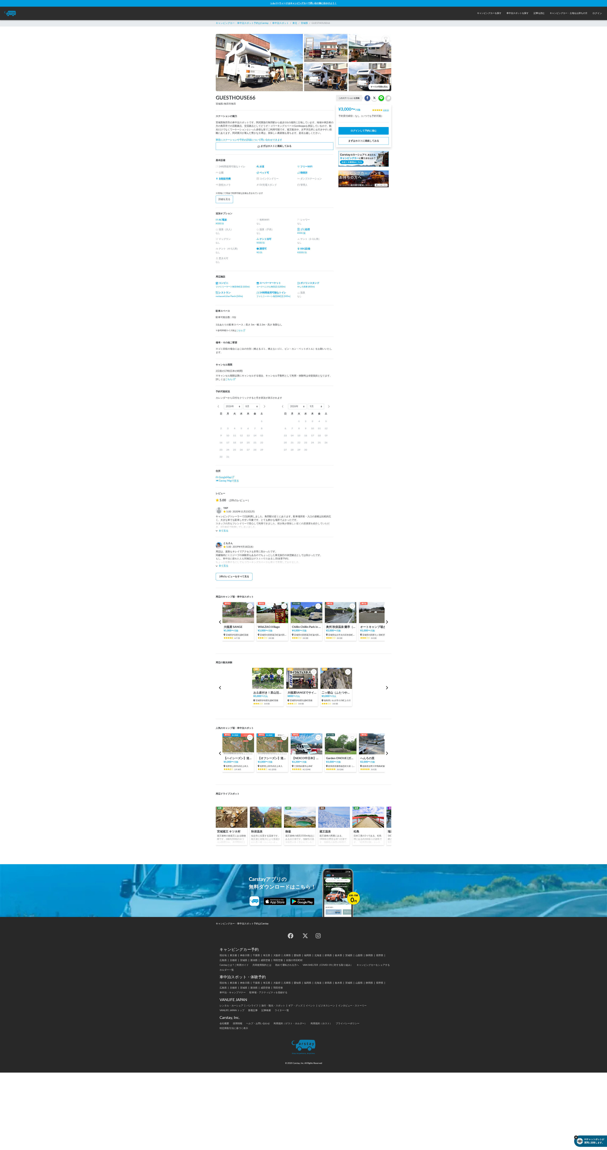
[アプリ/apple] (275, 901)
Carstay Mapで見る (229, 481)
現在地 (223, 955)
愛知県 (297, 955)
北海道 (318, 955)
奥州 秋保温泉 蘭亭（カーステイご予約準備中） (340, 627)
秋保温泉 (257, 831)
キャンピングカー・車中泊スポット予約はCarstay (242, 23)
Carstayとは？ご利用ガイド (234, 965)
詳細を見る (224, 199)
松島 (356, 831)
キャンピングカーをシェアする (373, 965)
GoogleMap (225, 477)
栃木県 (338, 955)
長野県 (379, 955)
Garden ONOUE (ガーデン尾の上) (340, 758)
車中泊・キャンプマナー (233, 992)
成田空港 (265, 960)
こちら (239, 330)
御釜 (288, 831)
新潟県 (254, 960)
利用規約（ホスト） (321, 1023)
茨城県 (348, 955)
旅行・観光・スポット (273, 1005)
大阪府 (276, 955)
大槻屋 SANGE (233, 627)
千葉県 (256, 955)
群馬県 (328, 955)
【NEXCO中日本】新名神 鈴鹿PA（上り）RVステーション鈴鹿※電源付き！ (306, 758)
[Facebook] (290, 936)
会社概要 (224, 1023)
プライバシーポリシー (347, 1023)
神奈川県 (245, 955)
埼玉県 (266, 955)
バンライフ (252, 1005)
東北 (294, 23)
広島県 (223, 960)
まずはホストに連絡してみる (276, 146)
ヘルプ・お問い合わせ (258, 1023)
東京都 (233, 955)
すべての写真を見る (379, 87)
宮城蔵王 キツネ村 (228, 831)
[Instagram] (318, 936)
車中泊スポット (280, 23)
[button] (489, 13)
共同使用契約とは (261, 965)
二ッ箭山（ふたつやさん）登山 (336, 692)
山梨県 (359, 955)
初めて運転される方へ (287, 965)
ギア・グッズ (295, 1005)
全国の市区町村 (294, 960)
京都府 (233, 960)
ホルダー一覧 (227, 970)
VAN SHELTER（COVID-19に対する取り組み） (328, 965)
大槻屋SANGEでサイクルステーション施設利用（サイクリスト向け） (302, 692)
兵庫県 (287, 955)
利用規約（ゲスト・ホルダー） (290, 1023)
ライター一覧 (282, 1010)
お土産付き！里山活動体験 (267, 692)
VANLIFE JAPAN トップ (232, 1010)
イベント (310, 1005)
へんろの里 (367, 758)
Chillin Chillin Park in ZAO (306, 627)
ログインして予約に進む (364, 131)
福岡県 (307, 955)
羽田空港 (278, 960)
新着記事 (253, 1010)
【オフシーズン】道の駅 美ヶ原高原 (272, 758)
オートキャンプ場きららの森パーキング (374, 627)
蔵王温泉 (325, 831)
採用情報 (237, 1023)
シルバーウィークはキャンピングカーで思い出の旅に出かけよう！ (303, 3)
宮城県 (304, 23)
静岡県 (369, 955)
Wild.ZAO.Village (269, 627)
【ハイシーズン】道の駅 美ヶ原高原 (238, 758)
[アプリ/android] (302, 901)
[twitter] (305, 936)
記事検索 (266, 1010)
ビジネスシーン (326, 1005)
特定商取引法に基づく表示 (234, 1028)
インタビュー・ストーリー (352, 1005)
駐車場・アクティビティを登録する (268, 992)
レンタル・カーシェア (231, 1005)
